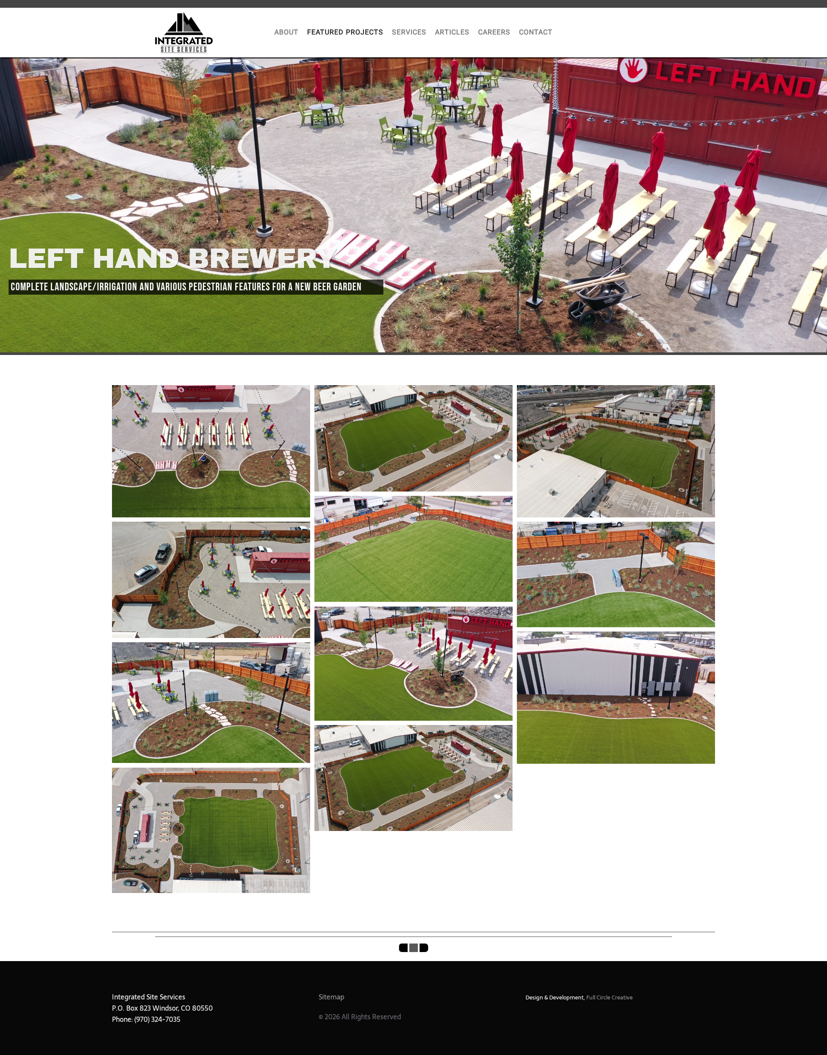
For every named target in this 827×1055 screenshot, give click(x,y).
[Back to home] (184, 32)
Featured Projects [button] (345, 32)
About (286, 32)
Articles (452, 32)
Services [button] (409, 32)
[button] (211, 451)
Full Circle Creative (609, 997)
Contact (536, 32)
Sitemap (331, 996)
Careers (494, 32)
